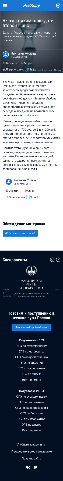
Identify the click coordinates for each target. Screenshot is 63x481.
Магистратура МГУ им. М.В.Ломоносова (31, 284)
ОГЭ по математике (31, 402)
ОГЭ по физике (31, 424)
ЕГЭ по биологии (31, 362)
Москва (31, 115)
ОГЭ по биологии (31, 413)
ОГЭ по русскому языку (31, 396)
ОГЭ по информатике (32, 419)
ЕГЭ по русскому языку (31, 345)
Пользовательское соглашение (31, 451)
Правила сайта (31, 458)
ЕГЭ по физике (31, 373)
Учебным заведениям (31, 444)
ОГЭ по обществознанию (31, 407)
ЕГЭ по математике (31, 351)
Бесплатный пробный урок (31, 327)
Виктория (23, 53)
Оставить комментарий (21, 233)
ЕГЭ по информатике (32, 368)
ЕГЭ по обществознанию (31, 357)
